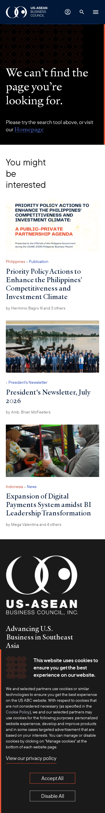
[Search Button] (81, 11)
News (31, 486)
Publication (38, 261)
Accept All (52, 778)
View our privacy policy (31, 758)
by (28, 412)
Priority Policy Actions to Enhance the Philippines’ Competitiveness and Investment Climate (44, 283)
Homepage (29, 129)
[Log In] (67, 11)
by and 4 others (33, 524)
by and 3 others (35, 308)
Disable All (52, 796)
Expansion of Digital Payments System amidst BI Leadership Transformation (48, 504)
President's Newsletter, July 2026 (48, 396)
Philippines (15, 261)
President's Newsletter (28, 382)
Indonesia (14, 486)
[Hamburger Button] (95, 11)
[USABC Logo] (27, 12)
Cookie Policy (18, 712)
